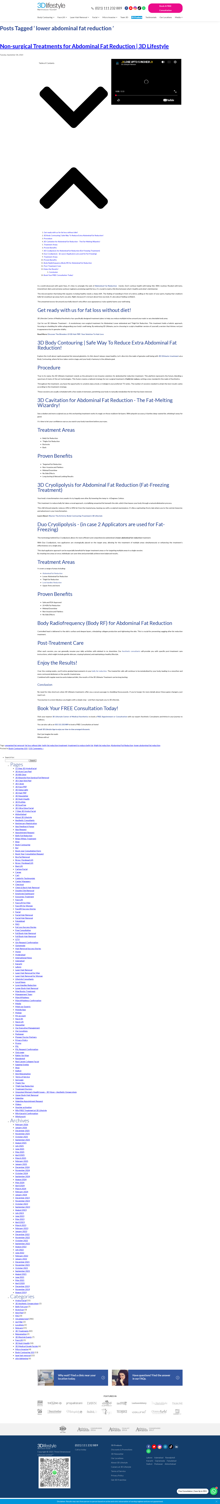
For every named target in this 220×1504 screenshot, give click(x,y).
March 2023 (20, 1225)
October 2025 (21, 1136)
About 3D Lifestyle (23, 817)
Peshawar (19, 1034)
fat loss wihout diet (33, 745)
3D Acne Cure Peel (23, 771)
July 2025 (19, 1146)
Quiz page (19, 1052)
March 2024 (20, 1188)
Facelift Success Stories (25, 909)
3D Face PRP (21, 786)
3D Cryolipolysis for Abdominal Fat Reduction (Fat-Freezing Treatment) (72, 251)
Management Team (23, 994)
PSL (17, 1046)
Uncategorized (21, 1318)
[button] (74, 107)
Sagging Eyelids (22, 1064)
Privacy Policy (21, 1040)
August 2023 (20, 1210)
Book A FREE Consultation (165, 8)
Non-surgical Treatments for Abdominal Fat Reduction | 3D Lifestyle (84, 46)
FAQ (17, 924)
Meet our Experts (23, 1006)
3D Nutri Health (22, 799)
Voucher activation (23, 1107)
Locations (19, 1325)
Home (18, 951)
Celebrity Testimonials (25, 878)
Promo (18, 1043)
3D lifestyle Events (23, 1337)
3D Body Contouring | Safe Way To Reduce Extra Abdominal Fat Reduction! (74, 235)
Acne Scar (19, 1309)
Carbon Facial (21, 869)
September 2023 (22, 1207)
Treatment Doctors (23, 1089)
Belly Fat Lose (21, 1306)
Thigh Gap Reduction (24, 1086)
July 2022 (19, 1249)
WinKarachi (20, 1116)
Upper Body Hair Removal (26, 1095)
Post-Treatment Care (52, 266)
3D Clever (19, 783)
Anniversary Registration (26, 823)
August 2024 (20, 1179)
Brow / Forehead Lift (24, 860)
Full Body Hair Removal (25, 933)
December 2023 (22, 1198)
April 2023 (20, 1222)
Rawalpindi (20, 1058)
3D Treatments (22, 1331)
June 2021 (19, 1277)
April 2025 (20, 1155)
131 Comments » (36, 748)
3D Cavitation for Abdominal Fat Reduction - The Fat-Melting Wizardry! (72, 241)
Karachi (18, 964)
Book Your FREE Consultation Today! (58, 275)
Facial (94, 17)
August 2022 (20, 1246)
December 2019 (22, 1286)
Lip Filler (19, 1322)
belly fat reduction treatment (54, 745)
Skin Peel (19, 1312)
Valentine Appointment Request (29, 1101)
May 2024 (19, 1182)
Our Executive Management (27, 1028)
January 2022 (21, 1259)
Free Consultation (23, 930)
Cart (17, 875)
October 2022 (21, 1240)
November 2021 (22, 1265)
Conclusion (53, 272)
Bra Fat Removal (22, 857)
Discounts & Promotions (121, 1449)
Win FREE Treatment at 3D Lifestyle (31, 1110)
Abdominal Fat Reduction (106, 286)
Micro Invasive (108, 17)
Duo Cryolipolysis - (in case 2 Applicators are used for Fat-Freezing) (70, 254)
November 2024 (22, 1170)
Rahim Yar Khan (22, 1055)
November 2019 (22, 1289)
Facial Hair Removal (24, 915)
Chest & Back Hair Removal (27, 887)
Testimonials (150, 17)
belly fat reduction (99, 671)
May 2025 (19, 1152)
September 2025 (22, 1139)
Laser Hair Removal (78, 17)
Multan (18, 1012)
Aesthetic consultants (131, 651)
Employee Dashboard (24, 893)
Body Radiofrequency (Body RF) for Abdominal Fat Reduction (68, 263)
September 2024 (22, 1176)
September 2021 (22, 1271)
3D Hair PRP (20, 793)
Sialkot (18, 1070)
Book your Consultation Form (28, 851)
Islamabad (19, 960)
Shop (17, 1067)
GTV (17, 939)
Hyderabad (20, 954)
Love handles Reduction (52, 582)
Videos (18, 1104)
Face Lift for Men (22, 902)
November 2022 (22, 1237)
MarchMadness (22, 997)
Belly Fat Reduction (23, 835)
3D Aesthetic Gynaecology (27, 1303)
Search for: (10, 757)
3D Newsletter (21, 796)
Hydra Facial (20, 1300)
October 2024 (21, 1173)
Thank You (20, 1083)
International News (23, 957)
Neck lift (19, 1019)
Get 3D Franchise (118, 1480)
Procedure (48, 238)
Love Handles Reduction (25, 985)
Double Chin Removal (24, 890)
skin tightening (21, 1358)
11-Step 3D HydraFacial (26, 768)
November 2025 (22, 1133)
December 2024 (22, 1167)
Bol (16, 848)
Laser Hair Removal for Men (27, 973)
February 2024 (21, 1191)
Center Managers (23, 881)
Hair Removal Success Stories (28, 948)
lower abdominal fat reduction (147, 745)
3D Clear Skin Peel (23, 780)
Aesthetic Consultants (25, 820)
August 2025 (20, 1143)
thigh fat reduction (102, 745)
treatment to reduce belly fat (80, 745)
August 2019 (20, 1292)
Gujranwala (20, 945)
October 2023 (21, 1204)
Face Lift (61, 17)
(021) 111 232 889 (108, 8)
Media (178, 17)
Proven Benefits (50, 248)
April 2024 (20, 1185)
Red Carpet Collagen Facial (27, 1061)
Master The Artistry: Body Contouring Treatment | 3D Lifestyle (75, 516)
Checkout (19, 884)
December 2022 (22, 1234)
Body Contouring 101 (18, 748)
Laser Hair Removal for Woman (29, 976)
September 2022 (22, 1243)
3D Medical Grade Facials (26, 1346)
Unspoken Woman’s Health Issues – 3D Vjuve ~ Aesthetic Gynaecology (46, 1092)
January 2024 (21, 1194)
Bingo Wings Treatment (25, 838)
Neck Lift (19, 1022)
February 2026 (21, 1124)
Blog (17, 841)
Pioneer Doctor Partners (26, 1037)
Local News (20, 982)
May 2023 (19, 1219)
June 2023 (19, 1216)
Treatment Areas (51, 244)
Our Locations (166, 17)
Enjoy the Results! (51, 269)
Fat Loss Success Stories (25, 927)
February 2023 (21, 1228)
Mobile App (20, 1009)
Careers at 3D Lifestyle (121, 1467)
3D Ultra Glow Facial (24, 808)
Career (18, 872)
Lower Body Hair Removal (26, 988)
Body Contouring (44, 17)
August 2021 (20, 1274)
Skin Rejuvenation (23, 1073)
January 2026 (21, 1127)
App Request (20, 829)
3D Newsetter (117, 1454)
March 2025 (20, 1158)
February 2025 (21, 1161)
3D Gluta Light (21, 790)
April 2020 (20, 1283)
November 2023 (22, 1201)
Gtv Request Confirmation (26, 942)
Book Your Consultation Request (29, 854)
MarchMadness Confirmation (28, 1000)
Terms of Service (22, 1077)
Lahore (18, 967)
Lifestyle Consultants (24, 979)
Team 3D (124, 17)
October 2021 (21, 1268)
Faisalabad (20, 921)
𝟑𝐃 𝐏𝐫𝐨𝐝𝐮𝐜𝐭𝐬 (136, 17)
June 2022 (19, 1252)
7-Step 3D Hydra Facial (25, 811)
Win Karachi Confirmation (26, 1113)
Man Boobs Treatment (25, 991)
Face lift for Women (24, 906)
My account (20, 1015)
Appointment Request (24, 832)
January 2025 (21, 1164)
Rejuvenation (21, 1334)
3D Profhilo (20, 802)
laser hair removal (23, 1355)
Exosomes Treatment (24, 896)
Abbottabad (20, 814)
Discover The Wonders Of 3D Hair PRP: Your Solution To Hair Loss (76, 334)
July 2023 (19, 1213)
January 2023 (21, 1231)
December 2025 (22, 1130)
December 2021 (22, 1262)
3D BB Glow (20, 774)
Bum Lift (19, 866)
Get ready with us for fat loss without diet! (61, 232)
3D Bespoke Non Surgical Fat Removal (32, 777)
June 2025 (19, 1149)
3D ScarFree (20, 805)
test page (19, 1080)
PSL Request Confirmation (26, 1049)
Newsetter (20, 1025)
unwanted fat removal (14, 745)
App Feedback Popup (24, 826)
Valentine (19, 1098)
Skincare (19, 1328)
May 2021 (19, 1280)
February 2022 (21, 1256)
